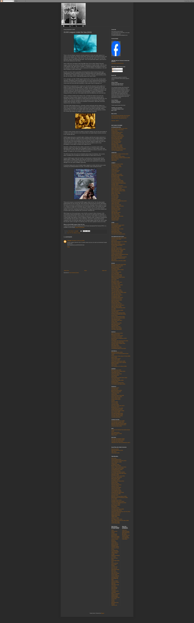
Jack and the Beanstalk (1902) (117, 342)
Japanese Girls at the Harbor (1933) (118, 292)
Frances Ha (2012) (115, 483)
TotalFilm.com (114, 605)
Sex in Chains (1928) (115, 412)
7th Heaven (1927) (115, 387)
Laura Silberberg (125, 537)
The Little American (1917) (116, 295)
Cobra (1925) (114, 394)
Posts (114, 68)
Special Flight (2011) (115, 514)
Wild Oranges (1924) (115, 324)
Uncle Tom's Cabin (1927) (116, 320)
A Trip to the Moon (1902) (116, 426)
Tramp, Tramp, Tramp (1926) (117, 216)
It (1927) (113, 400)
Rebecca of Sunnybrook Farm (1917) (119, 200)
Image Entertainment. (80, 227)
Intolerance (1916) (115, 288)
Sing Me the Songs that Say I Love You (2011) (120, 511)
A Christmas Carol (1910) (116, 337)
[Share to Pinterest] (89, 231)
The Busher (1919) (115, 268)
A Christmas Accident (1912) (117, 335)
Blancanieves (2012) (115, 334)
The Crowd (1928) (115, 273)
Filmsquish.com (114, 545)
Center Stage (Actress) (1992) (117, 468)
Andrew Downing (125, 531)
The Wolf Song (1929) (115, 417)
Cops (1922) (114, 173)
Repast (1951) (114, 506)
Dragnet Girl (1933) (115, 227)
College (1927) (114, 169)
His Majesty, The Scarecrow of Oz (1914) (119, 340)
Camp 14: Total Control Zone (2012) (118, 467)
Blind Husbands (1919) (116, 267)
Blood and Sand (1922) (116, 391)
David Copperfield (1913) (116, 274)
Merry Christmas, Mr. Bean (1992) (118, 190)
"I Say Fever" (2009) (115, 379)
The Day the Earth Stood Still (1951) (118, 473)
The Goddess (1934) (115, 283)
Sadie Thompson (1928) (116, 306)
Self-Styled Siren (114, 577)
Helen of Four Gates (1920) (117, 284)
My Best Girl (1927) (115, 407)
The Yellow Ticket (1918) (116, 329)
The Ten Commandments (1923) (118, 316)
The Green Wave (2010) (116, 484)
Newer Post (66, 270)
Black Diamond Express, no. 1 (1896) (119, 241)
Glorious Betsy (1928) (115, 398)
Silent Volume (113, 40)
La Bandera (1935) (115, 464)
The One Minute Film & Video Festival (114, 564)
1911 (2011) (113, 458)
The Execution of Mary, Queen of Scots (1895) (120, 356)
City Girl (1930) (114, 270)
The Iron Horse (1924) (115, 358)
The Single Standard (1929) (117, 413)
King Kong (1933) (115, 449)
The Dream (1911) (115, 278)
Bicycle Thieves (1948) (116, 465)
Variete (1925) (114, 321)
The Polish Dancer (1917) (116, 303)
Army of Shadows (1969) (116, 462)
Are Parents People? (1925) (117, 164)
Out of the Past (114, 567)
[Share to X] (86, 231)
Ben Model (124, 534)
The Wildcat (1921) (115, 218)
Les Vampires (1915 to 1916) (117, 228)
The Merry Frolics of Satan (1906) (118, 343)
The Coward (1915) (115, 432)
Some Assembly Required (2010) (118, 258)
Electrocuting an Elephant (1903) (118, 244)
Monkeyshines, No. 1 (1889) (117, 250)
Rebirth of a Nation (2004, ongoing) (118, 362)
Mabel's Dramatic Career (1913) (118, 189)
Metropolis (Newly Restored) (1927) (118, 424)
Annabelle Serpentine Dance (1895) (118, 237)
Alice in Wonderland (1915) (117, 333)
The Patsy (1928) (114, 197)
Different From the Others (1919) (118, 277)
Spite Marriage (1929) (115, 212)
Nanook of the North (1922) (117, 251)
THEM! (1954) (114, 516)
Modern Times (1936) (115, 193)
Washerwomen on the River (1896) (118, 260)
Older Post (104, 270)
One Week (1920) (115, 195)
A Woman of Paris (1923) (116, 328)
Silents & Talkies (114, 581)
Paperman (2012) (115, 159)
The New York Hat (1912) (116, 298)
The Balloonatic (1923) (116, 165)
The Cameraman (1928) (116, 166)
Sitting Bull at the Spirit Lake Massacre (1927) (120, 442)
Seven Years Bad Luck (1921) (117, 206)
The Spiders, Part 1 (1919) (116, 145)
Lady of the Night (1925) (116, 289)
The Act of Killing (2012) (116, 459)
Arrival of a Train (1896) (116, 239)
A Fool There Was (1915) (116, 373)
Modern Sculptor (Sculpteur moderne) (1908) (120, 157)
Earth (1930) (114, 279)
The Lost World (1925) (116, 142)
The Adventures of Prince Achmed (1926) (119, 153)
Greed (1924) (114, 376)
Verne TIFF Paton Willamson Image (73, 232)
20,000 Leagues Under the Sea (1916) (119, 128)
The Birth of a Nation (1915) (117, 265)
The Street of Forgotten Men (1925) (118, 314)
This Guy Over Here (115, 597)
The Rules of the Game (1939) (117, 509)
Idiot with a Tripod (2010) (116, 248)
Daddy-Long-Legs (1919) (116, 174)
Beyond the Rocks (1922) (116, 390)
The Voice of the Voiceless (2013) (118, 234)
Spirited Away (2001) (115, 515)
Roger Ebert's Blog (115, 569)
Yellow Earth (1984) (115, 452)
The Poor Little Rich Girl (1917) (117, 305)
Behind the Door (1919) (116, 370)
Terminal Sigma (114, 596)
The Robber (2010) (115, 507)
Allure (112, 530)
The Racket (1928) (115, 230)
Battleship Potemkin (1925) (117, 352)
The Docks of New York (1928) (117, 395)
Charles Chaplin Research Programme (114, 540)
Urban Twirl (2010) (115, 217)
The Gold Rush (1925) (116, 179)
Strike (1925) (114, 365)
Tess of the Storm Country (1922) (118, 318)
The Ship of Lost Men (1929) (117, 310)
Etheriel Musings (114, 544)
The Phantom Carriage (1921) (117, 382)
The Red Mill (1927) (115, 202)
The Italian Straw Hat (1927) (117, 185)
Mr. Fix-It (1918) (114, 194)
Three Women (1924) (115, 319)
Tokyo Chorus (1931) (115, 214)
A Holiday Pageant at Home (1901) (118, 183)
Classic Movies (114, 542)
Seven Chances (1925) (116, 204)
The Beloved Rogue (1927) (117, 132)
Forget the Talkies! (115, 546)
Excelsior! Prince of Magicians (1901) (119, 338)
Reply (68, 246)
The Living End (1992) (116, 493)
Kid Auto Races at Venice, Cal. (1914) (119, 187)
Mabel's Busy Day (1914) (116, 188)
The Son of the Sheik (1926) (117, 414)
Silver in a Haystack (115, 593)
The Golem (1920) (115, 375)
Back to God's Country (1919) (117, 129)
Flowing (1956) (114, 482)
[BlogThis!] (85, 231)
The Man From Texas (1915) (117, 441)
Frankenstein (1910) (115, 372)
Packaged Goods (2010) (116, 500)
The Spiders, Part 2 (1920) (116, 146)
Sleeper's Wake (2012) (116, 512)
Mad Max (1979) (114, 495)
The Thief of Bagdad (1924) (117, 150)
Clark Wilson (124, 539)
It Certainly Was (114, 550)
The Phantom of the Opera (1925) (118, 384)
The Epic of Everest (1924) (116, 245)
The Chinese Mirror (115, 537)
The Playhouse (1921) (116, 199)
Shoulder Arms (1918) (115, 208)
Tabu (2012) (113, 451)
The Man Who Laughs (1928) (117, 380)
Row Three (113, 570)
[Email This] (83, 231)
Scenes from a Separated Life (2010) (119, 256)
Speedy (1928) (114, 211)
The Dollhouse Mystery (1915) (117, 136)
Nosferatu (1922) (114, 381)
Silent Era (113, 583)
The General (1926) (115, 178)
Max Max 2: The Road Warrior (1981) (119, 496)
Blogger (102, 613)
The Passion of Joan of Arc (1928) (118, 361)
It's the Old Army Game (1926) (117, 181)
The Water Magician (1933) (117, 415)
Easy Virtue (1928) (115, 281)
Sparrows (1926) (114, 143)
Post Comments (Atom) (74, 272)
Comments (115, 71)
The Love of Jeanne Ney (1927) (117, 405)
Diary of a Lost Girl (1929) (116, 276)
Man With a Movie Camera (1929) (118, 249)
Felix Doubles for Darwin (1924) (118, 156)
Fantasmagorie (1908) (116, 155)
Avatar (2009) (114, 463)
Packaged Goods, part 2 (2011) (117, 501)
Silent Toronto (114, 588)
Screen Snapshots (115, 575)
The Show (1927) (115, 311)
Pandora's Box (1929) (115, 302)
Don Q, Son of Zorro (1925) (117, 137)
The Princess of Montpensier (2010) (118, 502)
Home (85, 270)
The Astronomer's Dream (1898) (118, 420)
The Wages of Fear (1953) (116, 519)
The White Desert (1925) (116, 323)
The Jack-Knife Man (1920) (117, 291)
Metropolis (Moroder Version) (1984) (118, 423)
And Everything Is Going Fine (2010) (118, 460)
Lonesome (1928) (115, 404)
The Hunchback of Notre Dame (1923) (119, 377)
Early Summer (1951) (115, 478)
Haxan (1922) (114, 357)
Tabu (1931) (113, 259)
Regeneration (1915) (115, 231)
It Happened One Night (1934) (117, 492)
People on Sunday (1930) (116, 253)
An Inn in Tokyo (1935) (116, 287)
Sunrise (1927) (114, 315)
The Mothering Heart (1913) (117, 297)
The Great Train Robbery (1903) (118, 438)
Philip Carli (124, 530)
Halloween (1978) (115, 486)
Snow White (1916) (115, 345)
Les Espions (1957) (115, 479)
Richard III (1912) (115, 363)
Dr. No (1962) (114, 498)
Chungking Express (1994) (116, 469)
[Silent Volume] (115, 55)
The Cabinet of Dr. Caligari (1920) (118, 371)
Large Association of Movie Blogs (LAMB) (115, 553)
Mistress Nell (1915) (115, 192)
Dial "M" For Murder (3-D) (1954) (118, 476)
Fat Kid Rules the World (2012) (117, 481)
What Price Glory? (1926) (116, 433)
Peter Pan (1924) (114, 344)
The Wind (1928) (114, 325)
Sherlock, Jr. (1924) (115, 207)
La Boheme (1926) (115, 393)
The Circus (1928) (115, 167)
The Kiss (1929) (114, 403)
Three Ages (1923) (115, 213)
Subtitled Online (114, 595)
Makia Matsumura (125, 532)
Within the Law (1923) (115, 326)
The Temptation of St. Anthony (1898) (119, 366)
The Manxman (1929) (115, 296)
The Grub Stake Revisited (116, 138)
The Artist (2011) (114, 389)
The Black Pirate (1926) (116, 133)
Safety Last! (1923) (115, 203)
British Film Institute (115, 536)
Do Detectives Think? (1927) (117, 175)
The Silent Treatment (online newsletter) (115, 591)
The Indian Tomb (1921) (116, 141)
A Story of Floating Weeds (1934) (118, 312)
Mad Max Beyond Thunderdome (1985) (119, 497)
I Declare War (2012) (115, 488)
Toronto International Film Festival (115, 602)
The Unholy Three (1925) (116, 232)
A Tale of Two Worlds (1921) (117, 147)
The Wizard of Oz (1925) (116, 347)
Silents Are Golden (115, 582)
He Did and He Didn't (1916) (117, 180)
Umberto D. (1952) (115, 517)
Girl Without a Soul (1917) (116, 282)
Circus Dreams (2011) (115, 470)
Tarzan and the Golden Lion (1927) (118, 148)
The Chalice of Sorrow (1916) (117, 269)
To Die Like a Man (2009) (116, 477)
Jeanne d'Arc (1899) (115, 359)
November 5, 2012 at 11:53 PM (78, 240)
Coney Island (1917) (115, 170)
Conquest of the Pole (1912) (117, 134)
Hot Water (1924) (114, 184)
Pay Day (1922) (114, 198)
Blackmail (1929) (114, 223)
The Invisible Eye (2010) (116, 491)
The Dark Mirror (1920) (116, 226)
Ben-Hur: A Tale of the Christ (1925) (118, 264)
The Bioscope (114, 534)
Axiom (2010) (114, 240)
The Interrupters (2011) (116, 490)
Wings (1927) (114, 434)
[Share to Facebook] (88, 231)
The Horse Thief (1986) (116, 487)
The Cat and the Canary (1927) (117, 225)
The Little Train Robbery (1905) (117, 440)
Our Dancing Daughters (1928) (117, 410)
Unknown (69, 240)
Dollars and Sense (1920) (116, 396)
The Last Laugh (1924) (116, 293)
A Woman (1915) (114, 220)
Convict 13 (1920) (115, 171)
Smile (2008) (114, 160)
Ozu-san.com (114, 568)
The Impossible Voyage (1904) (117, 422)
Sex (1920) (113, 309)
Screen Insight (114, 574)
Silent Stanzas (114, 587)
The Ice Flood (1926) (115, 139)
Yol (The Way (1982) (115, 523)
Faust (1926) (114, 339)
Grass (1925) (114, 246)
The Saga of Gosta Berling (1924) (118, 307)
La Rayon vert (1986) (115, 503)
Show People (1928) (115, 209)
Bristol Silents (114, 535)
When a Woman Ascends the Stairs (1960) (120, 520)
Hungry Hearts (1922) (115, 286)
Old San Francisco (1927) (116, 300)
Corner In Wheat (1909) (116, 272)
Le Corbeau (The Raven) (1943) (118, 472)
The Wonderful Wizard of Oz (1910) (118, 348)
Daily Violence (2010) (115, 242)
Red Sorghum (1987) (115, 505)
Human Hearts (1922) (115, 399)
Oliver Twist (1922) (115, 301)
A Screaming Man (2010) (116, 510)
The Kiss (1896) (114, 401)
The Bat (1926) (114, 131)
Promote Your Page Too (115, 57)
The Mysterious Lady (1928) (117, 408)
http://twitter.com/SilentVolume (117, 63)
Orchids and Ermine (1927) (117, 409)
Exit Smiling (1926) (115, 176)
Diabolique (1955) (115, 474)
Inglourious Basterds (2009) (117, 450)
